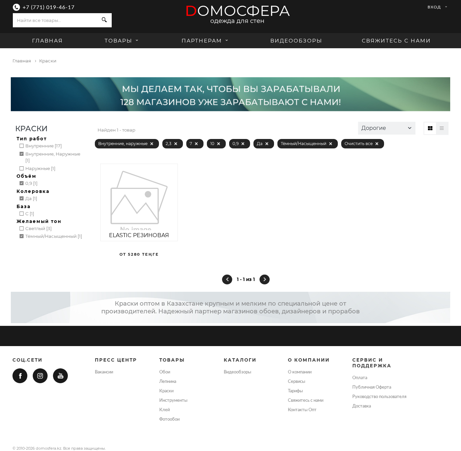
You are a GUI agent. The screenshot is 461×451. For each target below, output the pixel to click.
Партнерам (202, 40)
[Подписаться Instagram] (40, 375)
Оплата (359, 377)
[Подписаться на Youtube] (60, 375)
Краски (166, 391)
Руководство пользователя (379, 396)
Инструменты (173, 400)
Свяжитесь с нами (396, 40)
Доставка (361, 406)
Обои (164, 372)
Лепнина (167, 381)
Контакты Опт (302, 409)
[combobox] (55, 20)
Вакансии (104, 372)
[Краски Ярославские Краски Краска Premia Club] (139, 202)
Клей (164, 409)
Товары (119, 40)
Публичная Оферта (371, 387)
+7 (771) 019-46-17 (49, 7)
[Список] (442, 128)
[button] (386, 128)
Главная (47, 40)
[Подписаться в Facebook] (19, 375)
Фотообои (169, 419)
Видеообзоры (296, 40)
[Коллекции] (430, 128)
